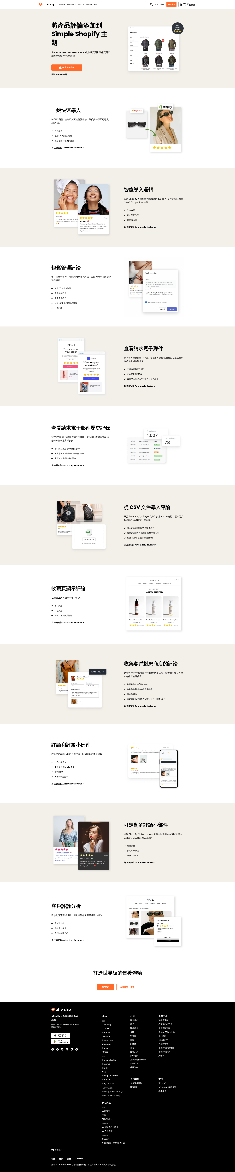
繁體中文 (58, 1149)
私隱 (53, 1158)
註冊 (162, 4)
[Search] (151, 4)
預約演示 (171, 4)
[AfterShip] (47, 4)
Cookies (79, 1158)
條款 (61, 1158)
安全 (69, 1158)
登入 (156, 4)
